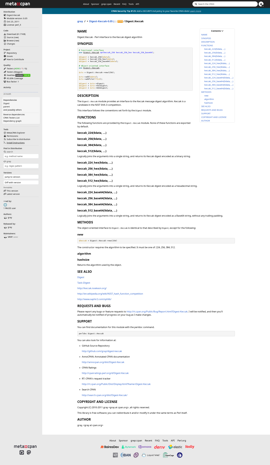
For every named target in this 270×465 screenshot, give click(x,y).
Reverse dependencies (14, 114)
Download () (16, 34)
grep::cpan (106, 4)
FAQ (124, 4)
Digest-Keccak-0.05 (101, 21)
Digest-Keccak (13, 15)
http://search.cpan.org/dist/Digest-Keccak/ (104, 395)
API (137, 4)
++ (120, 21)
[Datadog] (145, 446)
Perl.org (181, 440)
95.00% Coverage (15, 78)
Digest (6, 103)
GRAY (10, 237)
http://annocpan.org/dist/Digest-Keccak (103, 362)
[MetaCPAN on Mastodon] (32, 455)
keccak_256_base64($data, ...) (218, 81)
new (206, 95)
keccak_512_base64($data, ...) (218, 88)
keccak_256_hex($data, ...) (217, 66)
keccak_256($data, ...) (214, 52)
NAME (204, 34)
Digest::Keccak (91, 52)
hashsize (208, 102)
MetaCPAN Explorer (16, 132)
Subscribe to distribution (18, 139)
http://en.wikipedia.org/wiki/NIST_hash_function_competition (110, 293)
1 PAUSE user (10, 208)
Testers (10, 68)
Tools (131, 4)
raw (16, 37)
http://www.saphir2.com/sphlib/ (94, 299)
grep (9, 161)
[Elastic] (175, 446)
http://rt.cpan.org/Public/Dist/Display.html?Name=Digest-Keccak (116, 384)
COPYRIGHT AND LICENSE (213, 117)
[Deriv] (159, 446)
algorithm (209, 99)
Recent (117, 4)
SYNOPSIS (206, 38)
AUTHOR (205, 120)
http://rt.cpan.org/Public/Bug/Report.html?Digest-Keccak (157, 311)
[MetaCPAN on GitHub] (22, 455)
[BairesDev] (110, 446)
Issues (10, 56)
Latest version (13, 194)
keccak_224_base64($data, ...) (218, 77)
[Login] (261, 4)
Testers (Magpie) (14, 72)
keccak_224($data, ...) (214, 48)
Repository (12, 53)
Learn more (195, 11)
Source (10, 37)
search (10, 151)
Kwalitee (11, 75)
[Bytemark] (129, 446)
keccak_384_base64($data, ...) (218, 84)
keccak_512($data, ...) (214, 59)
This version (12, 190)
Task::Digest (83, 282)
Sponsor (95, 4)
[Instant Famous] (136, 455)
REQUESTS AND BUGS (212, 109)
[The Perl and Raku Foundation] (180, 455)
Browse (10, 40)
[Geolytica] (115, 455)
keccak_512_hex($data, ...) (217, 74)
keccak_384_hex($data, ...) (217, 70)
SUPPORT (206, 113)
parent (6, 106)
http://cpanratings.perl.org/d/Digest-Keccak (105, 373)
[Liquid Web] (151, 455)
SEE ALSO (206, 106)
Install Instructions (16, 142)
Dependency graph (12, 121)
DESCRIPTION (208, 41)
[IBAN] (125, 455)
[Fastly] (190, 446)
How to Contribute (15, 59)
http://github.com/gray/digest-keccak (102, 351)
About (86, 4)
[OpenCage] (168, 455)
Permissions (12, 136)
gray (10, 217)
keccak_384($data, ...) (214, 56)
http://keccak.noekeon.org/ (92, 288)
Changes (11, 43)
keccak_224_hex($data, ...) (217, 63)
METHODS (206, 91)
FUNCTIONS (207, 45)
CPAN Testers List (11, 117)
